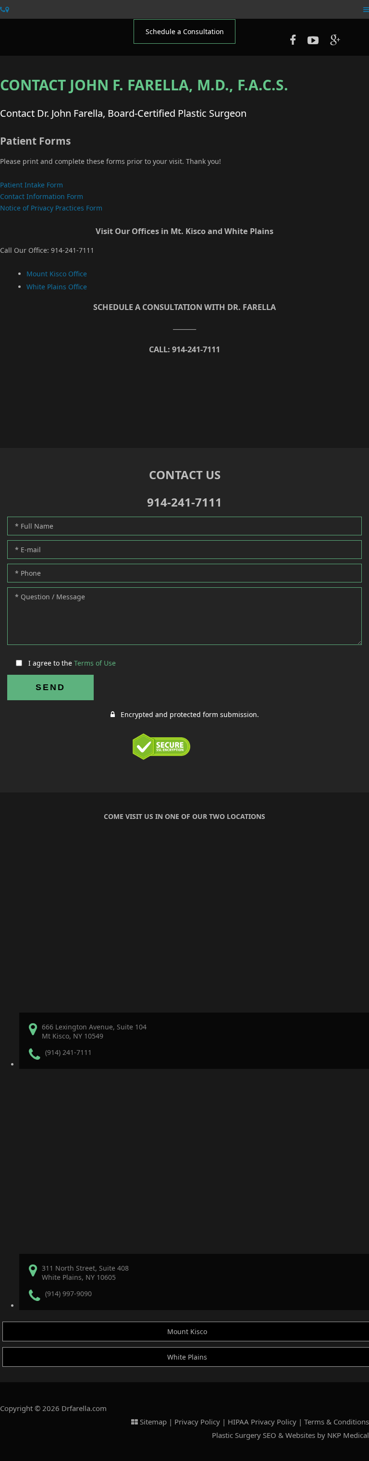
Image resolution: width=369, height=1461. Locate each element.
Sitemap (153, 1421)
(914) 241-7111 (68, 1052)
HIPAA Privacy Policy (262, 1421)
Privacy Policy (197, 1421)
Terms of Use (95, 663)
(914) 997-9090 (68, 1293)
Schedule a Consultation (185, 31)
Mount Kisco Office (56, 273)
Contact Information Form (41, 196)
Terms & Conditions (336, 1421)
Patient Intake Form (31, 184)
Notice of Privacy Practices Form (51, 207)
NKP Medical (348, 1435)
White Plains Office (56, 286)
